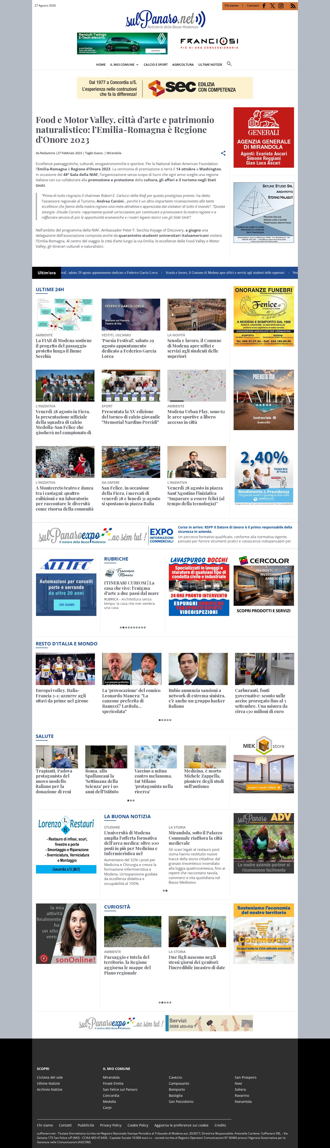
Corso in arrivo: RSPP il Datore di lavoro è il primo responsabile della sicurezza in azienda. (235, 529)
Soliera (240, 1089)
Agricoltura (183, 64)
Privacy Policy (111, 1125)
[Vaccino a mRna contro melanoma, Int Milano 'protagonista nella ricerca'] (156, 756)
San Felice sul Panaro (120, 1089)
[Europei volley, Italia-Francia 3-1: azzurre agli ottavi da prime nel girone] (65, 669)
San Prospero (245, 1077)
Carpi (107, 1107)
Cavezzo (175, 1077)
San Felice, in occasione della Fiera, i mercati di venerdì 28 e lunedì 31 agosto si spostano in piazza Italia (131, 495)
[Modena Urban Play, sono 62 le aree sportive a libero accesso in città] (196, 386)
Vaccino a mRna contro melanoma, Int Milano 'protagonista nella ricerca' (154, 781)
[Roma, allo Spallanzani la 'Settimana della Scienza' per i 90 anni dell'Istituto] (106, 756)
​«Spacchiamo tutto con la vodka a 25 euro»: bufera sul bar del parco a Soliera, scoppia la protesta (197, 965)
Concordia (111, 1095)
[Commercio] (264, 961)
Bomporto (177, 1089)
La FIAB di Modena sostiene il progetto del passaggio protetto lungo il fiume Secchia (64, 348)
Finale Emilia (113, 1083)
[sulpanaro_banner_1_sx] (264, 870)
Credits (220, 1125)
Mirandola (114, 153)
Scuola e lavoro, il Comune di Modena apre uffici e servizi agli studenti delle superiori (190, 272)
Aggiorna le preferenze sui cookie (181, 1125)
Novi (238, 1083)
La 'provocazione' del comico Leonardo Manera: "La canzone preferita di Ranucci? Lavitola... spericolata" (131, 701)
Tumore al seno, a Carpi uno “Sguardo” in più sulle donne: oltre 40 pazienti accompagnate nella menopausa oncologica (195, 843)
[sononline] (66, 961)
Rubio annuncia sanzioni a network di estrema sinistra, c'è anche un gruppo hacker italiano (197, 698)
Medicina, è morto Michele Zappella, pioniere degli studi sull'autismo (204, 778)
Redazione (47, 153)
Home (101, 64)
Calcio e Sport (156, 64)
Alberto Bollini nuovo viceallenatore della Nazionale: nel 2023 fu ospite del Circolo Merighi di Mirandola (130, 843)
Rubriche (116, 559)
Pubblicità (86, 1125)
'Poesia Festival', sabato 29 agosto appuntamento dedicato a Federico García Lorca (66, 272)
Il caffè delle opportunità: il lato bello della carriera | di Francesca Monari (132, 588)
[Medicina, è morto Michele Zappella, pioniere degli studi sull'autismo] (205, 756)
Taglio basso (94, 153)
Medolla (109, 1101)
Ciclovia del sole (50, 1077)
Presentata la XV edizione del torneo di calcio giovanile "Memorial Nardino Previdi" (131, 417)
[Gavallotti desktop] (165, 88)
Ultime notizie (210, 64)
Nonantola (243, 1101)
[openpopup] (294, 65)
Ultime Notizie (48, 1083)
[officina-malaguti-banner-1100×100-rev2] (165, 1023)
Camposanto (179, 1083)
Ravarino (242, 1095)
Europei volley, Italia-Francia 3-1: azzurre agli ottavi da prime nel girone (62, 696)
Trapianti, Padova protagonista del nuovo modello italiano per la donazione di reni (54, 781)
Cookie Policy (138, 1125)
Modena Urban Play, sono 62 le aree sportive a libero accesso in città (196, 417)
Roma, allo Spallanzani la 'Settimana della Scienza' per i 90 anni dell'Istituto (101, 781)
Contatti (253, 5)
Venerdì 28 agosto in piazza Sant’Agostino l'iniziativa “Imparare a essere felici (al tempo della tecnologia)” (195, 495)
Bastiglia (176, 1095)
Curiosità (117, 906)
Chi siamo (231, 5)
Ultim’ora (47, 272)
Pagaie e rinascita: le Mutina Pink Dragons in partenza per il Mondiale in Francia (131, 965)
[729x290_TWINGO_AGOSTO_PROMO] (165, 53)
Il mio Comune (122, 64)
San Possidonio (181, 1101)
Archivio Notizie (49, 1089)
